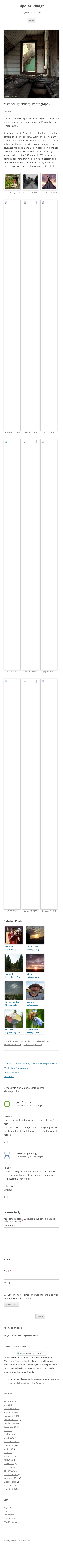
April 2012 (8, 1459)
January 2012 (9, 1470)
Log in (6, 1511)
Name (8, 1259)
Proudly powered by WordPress (17, 1540)
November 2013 (11, 1419)
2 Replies (8, 111)
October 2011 (10, 1481)
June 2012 (8, 1452)
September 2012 (11, 1441)
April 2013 (8, 1434)
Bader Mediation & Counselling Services (26, 1383)
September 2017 (11, 1401)
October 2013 (10, 1423)
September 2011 (11, 1485)
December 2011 (11, 1474)
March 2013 (9, 1437)
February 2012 (10, 1467)
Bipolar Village (31, 6)
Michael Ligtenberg (33, 1044)
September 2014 (11, 1408)
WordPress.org (10, 1522)
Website (8, 1283)
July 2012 (8, 1448)
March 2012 (9, 1463)
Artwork (29, 1040)
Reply (6, 1142)
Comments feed (11, 1518)
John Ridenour (24, 1102)
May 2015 (8, 1404)
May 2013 (8, 1430)
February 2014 (10, 1415)
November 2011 (11, 1478)
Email (7, 1271)
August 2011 (9, 1489)
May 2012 (8, 1456)
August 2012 (9, 1445)
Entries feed (9, 1514)
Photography (40, 1040)
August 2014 (9, 1412)
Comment (9, 1225)
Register (7, 1507)
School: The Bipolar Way (45, 1063)
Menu (31, 20)
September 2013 (11, 1426)
